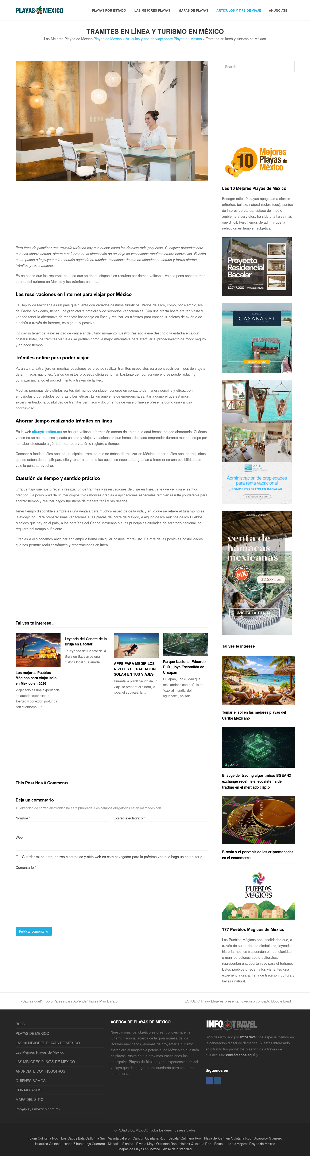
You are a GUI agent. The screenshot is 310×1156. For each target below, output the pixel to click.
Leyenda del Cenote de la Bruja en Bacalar (86, 641)
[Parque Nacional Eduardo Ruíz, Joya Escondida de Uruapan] (185, 644)
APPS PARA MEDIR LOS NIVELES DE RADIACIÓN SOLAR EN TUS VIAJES (135, 669)
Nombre (23, 817)
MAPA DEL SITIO (29, 1099)
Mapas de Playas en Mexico (139, 1148)
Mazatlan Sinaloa (120, 1143)
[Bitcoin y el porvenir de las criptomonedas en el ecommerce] (258, 820)
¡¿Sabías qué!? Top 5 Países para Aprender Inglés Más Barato (68, 1001)
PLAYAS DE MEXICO (32, 1033)
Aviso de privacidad (177, 1148)
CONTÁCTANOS (28, 1089)
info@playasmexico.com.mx (38, 1108)
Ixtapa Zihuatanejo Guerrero (84, 1143)
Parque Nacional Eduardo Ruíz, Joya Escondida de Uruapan (184, 667)
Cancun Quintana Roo (149, 1138)
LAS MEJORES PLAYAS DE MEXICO (45, 1061)
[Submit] (290, 66)
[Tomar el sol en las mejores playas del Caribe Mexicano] (258, 680)
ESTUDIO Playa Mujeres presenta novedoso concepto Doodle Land (238, 1001)
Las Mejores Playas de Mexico (40, 1052)
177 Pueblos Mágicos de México (253, 929)
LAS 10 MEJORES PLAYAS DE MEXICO (48, 1042)
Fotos (218, 1143)
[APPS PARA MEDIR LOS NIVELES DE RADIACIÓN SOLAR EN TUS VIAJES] (136, 645)
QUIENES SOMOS (31, 1080)
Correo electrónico (129, 817)
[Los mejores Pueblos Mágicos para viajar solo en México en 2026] (38, 650)
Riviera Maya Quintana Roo (156, 1143)
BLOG (20, 1023)
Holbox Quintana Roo (195, 1143)
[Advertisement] (112, 215)
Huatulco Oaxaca (48, 1143)
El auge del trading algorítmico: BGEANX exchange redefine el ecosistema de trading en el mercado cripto (256, 781)
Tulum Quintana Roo (43, 1138)
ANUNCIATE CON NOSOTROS (40, 1071)
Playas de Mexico (108, 38)
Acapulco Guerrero (268, 1138)
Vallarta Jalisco (119, 1138)
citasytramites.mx (47, 431)
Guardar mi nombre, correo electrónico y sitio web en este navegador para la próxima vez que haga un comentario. (112, 856)
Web (19, 837)
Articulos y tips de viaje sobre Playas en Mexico (164, 38)
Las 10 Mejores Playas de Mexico (254, 188)
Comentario (26, 867)
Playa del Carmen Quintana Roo (227, 1138)
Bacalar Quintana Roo (184, 1138)
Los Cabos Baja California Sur (83, 1138)
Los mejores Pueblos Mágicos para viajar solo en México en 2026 (36, 678)
